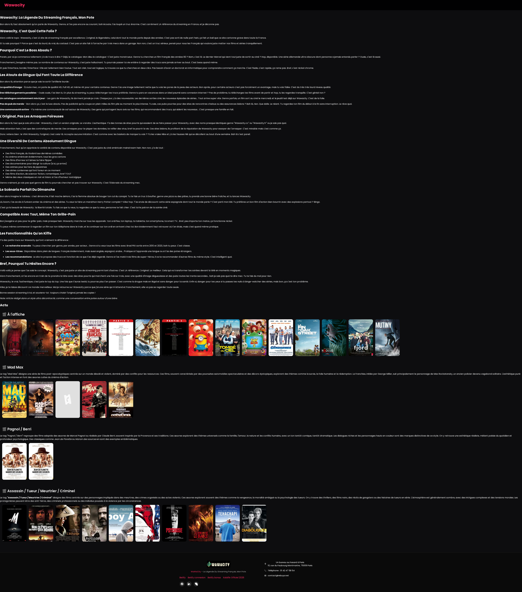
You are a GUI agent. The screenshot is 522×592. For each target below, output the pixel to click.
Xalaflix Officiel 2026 (233, 577)
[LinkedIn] (189, 584)
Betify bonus (214, 577)
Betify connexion (196, 577)
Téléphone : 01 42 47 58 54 (281, 570)
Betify (182, 577)
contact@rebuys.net (278, 575)
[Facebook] (182, 584)
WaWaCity (196, 571)
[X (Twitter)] (196, 584)
